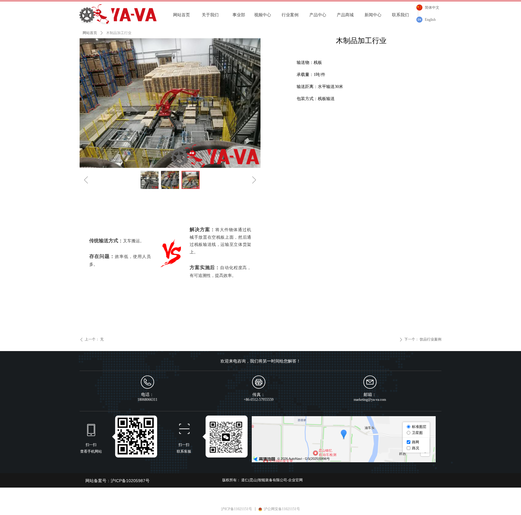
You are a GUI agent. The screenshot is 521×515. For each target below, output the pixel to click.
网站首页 (90, 33)
